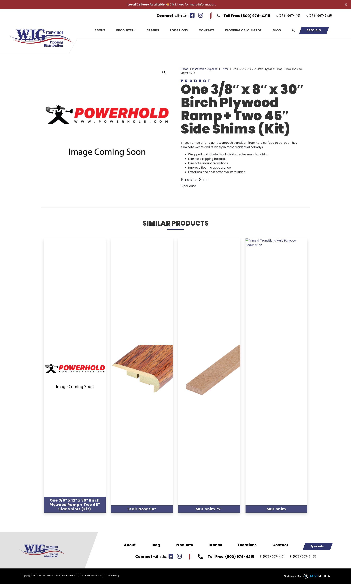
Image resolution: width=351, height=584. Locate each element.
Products (124, 30)
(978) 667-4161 (289, 16)
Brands (153, 30)
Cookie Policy (112, 575)
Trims (225, 69)
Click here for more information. (193, 4)
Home (184, 69)
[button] (164, 72)
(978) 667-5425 (320, 16)
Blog (277, 30)
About (100, 30)
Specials (314, 30)
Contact (206, 30)
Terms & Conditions (91, 575)
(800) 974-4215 (255, 15)
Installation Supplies (204, 69)
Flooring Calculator (243, 30)
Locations (179, 30)
